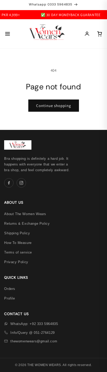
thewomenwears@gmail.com (33, 341)
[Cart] (99, 33)
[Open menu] (7, 33)
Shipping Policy (17, 233)
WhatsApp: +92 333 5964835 (34, 324)
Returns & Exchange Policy (27, 223)
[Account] (87, 33)
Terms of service (18, 252)
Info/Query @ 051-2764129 (32, 333)
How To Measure (17, 243)
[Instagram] (21, 183)
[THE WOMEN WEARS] (47, 34)
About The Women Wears (25, 214)
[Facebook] (9, 183)
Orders (9, 289)
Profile (9, 298)
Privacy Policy (16, 262)
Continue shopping (53, 105)
